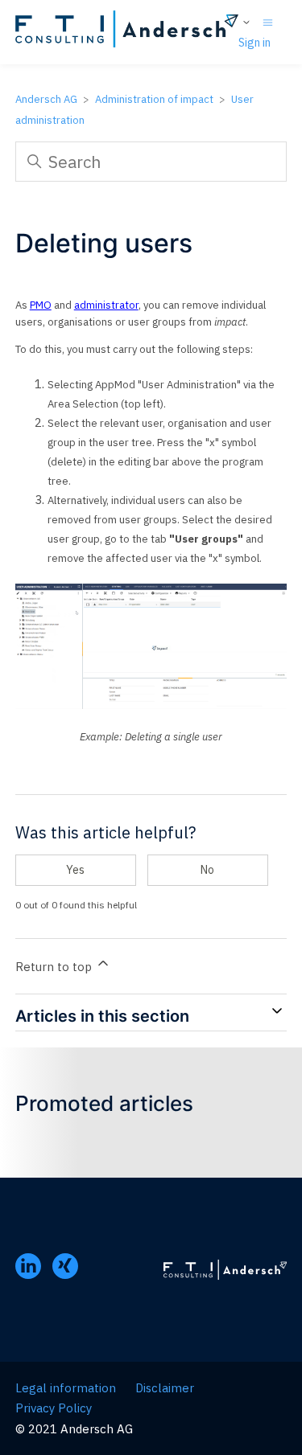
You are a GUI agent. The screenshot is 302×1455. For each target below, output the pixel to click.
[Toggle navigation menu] (268, 21)
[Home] (126, 32)
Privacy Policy (53, 1408)
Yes (75, 870)
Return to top (55, 966)
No (207, 870)
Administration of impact (154, 99)
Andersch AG (46, 99)
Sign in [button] (254, 42)
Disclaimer (164, 1388)
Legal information (65, 1388)
